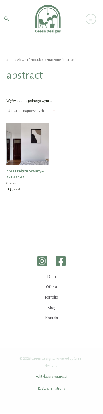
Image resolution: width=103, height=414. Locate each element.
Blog (51, 307)
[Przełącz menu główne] (91, 19)
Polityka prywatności (51, 376)
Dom (51, 276)
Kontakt (51, 318)
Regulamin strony (51, 388)
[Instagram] (42, 261)
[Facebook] (61, 261)
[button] (6, 19)
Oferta (51, 287)
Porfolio (51, 297)
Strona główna (17, 60)
